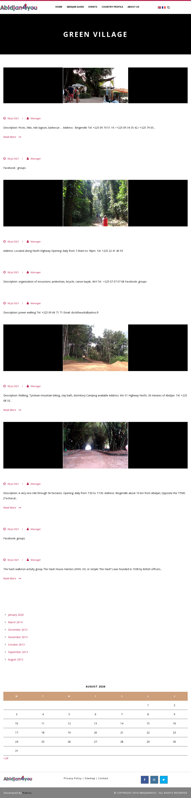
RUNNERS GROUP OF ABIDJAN (33, 151)
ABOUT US (133, 6)
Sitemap (90, 778)
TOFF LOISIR (15, 265)
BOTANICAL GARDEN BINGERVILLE (38, 476)
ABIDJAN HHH (17, 552)
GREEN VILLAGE (19, 111)
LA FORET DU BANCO (24, 234)
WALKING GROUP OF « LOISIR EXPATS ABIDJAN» (51, 521)
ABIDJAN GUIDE (75, 6)
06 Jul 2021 (13, 118)
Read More (9, 137)
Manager (36, 118)
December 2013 (17, 629)
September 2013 (18, 652)
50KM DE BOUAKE (20, 295)
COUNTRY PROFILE (112, 6)
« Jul (5, 758)
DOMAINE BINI (18, 378)
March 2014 (15, 622)
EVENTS (92, 6)
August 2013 (15, 659)
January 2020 (16, 614)
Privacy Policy (73, 778)
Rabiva (27, 792)
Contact (103, 778)
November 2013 (18, 637)
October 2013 (16, 644)
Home (58, 6)
